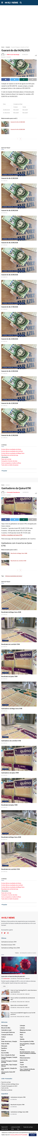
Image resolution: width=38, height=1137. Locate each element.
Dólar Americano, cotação (9, 1041)
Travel (22, 1064)
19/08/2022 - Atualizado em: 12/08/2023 (20, 994)
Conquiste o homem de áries (9, 461)
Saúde (22, 1062)
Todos (17, 953)
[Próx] (20, 139)
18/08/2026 (4, 277)
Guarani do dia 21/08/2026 (18, 122)
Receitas (22, 1055)
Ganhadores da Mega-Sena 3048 (11, 708)
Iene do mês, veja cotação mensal (9, 1065)
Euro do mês (5, 1052)
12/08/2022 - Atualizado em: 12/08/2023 (20, 1001)
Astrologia (4, 1025)
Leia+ (4, 986)
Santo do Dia (23, 1060)
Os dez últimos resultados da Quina (11, 449)
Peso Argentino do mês (27, 1041)
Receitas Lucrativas (6, 1090)
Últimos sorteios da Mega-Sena (10, 1084)
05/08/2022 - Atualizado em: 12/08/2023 (20, 1007)
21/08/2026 (4, 180)
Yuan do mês (23, 1067)
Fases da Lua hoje (6, 459)
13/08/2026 (4, 373)
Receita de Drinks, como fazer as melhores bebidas (28, 1052)
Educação (4, 1046)
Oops (21, 1037)
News (21, 1034)
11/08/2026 (4, 437)
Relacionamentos (25, 1058)
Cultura (3, 1037)
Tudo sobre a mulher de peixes (9, 465)
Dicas (3, 1039)
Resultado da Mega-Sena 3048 (19, 553)
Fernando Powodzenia (13, 492)
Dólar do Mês (5, 1043)
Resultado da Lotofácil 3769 (18, 560)
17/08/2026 (4, 309)
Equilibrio (4, 1048)
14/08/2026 (4, 341)
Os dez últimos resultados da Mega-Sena (12, 453)
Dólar (12, 1129)
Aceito (33, 1134)
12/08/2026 (4, 405)
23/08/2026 (4, 614)
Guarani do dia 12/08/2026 (9, 403)
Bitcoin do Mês (5, 1028)
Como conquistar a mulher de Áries (11, 463)
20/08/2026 (4, 212)
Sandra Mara (6, 978)
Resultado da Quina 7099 (9, 676)
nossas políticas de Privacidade (18, 1134)
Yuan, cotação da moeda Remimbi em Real (27, 1069)
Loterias (8, 485)
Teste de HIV (4, 1127)
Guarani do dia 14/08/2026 (9, 339)
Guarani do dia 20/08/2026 (18, 129)
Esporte (3, 1050)
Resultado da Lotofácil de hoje (9, 455)
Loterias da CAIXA (15, 1127)
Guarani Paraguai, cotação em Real (20, 47)
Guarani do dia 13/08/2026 (9, 371)
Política (22, 1049)
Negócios (23, 1032)
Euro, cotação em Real (8, 1055)
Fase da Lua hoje (6, 1082)
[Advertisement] (19, 25)
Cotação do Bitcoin (7, 1034)
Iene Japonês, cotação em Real (9, 1069)
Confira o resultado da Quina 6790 (11, 535)
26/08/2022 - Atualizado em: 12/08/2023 (20, 978)
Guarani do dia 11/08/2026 (9, 435)
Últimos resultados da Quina (13, 576)
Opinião (22, 1039)
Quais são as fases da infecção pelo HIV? (13, 976)
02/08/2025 (25, 492)
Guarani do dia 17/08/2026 (9, 307)
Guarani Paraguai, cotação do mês (9, 1058)
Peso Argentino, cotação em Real (27, 1044)
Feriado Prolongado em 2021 (9, 1086)
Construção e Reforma (8, 1032)
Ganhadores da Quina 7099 (10, 773)
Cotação (8, 47)
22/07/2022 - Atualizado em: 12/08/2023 (20, 1016)
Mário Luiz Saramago (13, 54)
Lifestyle (22, 1025)
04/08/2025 (25, 54)
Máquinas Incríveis (25, 1030)
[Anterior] (17, 139)
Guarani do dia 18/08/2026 (9, 275)
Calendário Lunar (6, 1030)
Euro (18, 1129)
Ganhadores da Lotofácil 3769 (11, 741)
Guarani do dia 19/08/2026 (9, 243)
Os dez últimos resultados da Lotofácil (12, 451)
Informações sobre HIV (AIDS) (28, 953)
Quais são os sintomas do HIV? (19, 1005)
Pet (21, 1047)
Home (2, 47)
